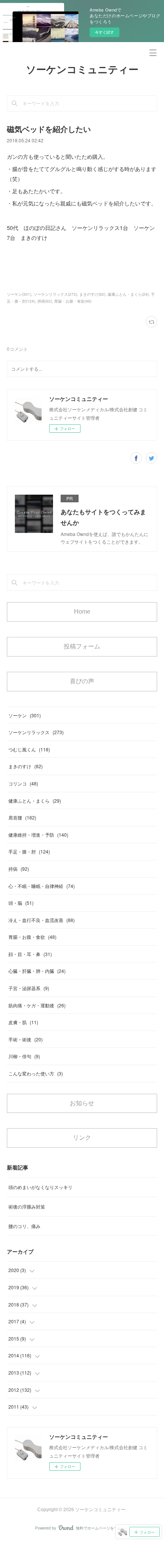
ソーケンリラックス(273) (55, 294)
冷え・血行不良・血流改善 (41, 920)
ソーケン (24, 715)
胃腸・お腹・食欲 (32, 936)
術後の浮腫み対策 (26, 1206)
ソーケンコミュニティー (82, 69)
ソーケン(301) (19, 294)
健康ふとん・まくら (34, 800)
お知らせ (82, 1103)
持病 (18, 868)
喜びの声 (82, 681)
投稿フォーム (82, 646)
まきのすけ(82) (92, 294)
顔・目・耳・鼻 (30, 954)
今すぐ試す (104, 32)
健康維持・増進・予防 (38, 834)
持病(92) (44, 301)
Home (82, 611)
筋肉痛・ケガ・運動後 (37, 1005)
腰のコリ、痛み (24, 1226)
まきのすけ (25, 766)
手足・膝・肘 (29, 851)
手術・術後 (25, 1039)
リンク (82, 1137)
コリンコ (23, 783)
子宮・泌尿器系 (28, 988)
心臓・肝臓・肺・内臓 (37, 971)
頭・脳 (21, 902)
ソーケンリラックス (36, 732)
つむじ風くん (29, 749)
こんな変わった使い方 (35, 1073)
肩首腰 (22, 817)
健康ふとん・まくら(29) (128, 294)
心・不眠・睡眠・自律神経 (41, 886)
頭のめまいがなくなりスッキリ (40, 1187)
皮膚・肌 (23, 1022)
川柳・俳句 (24, 1056)
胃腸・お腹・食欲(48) (73, 301)
